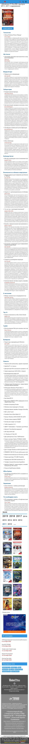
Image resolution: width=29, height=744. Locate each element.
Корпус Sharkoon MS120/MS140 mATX (15, 417)
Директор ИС (9, 715)
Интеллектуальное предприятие (14, 726)
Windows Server (6, 667)
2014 (10, 520)
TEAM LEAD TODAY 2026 (9, 649)
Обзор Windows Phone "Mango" (12, 35)
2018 (12, 516)
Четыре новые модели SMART (12, 419)
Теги (25, 686)
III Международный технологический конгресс (14, 640)
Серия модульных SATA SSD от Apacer (15, 371)
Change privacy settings (14, 691)
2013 (15, 520)
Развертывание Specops (11, 92)
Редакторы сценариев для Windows (14, 342)
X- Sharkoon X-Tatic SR (10, 434)
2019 (5, 516)
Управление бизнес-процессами (14, 728)
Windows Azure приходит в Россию (14, 407)
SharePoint (5, 669)
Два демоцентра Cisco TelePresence (14, 436)
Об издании (14, 685)
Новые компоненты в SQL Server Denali (15, 314)
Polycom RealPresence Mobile (12, 468)
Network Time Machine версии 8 (13, 429)
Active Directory (15, 671)
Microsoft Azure (18, 669)
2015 (4, 520)
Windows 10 (14, 667)
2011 (4, 524)
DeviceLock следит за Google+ (12, 421)
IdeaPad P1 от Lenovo (10, 366)
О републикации (19, 686)
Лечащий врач (20, 715)
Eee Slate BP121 (8, 398)
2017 (19, 516)
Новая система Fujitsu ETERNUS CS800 (15, 439)
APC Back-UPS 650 (9, 431)
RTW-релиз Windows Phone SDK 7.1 (14, 387)
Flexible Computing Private (11, 404)
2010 (10, 524)
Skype (19, 667)
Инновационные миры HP (11, 373)
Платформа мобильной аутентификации (15, 127)
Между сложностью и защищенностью (15, 296)
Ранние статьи (6, 612)
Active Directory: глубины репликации (14, 485)
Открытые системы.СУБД (15, 713)
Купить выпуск (7, 28)
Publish (7, 717)
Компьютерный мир (15, 712)
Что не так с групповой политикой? (14, 209)
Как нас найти (5, 686)
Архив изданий (14, 688)
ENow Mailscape (8, 141)
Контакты (12, 686)
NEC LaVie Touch (9, 412)
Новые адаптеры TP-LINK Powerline (14, 457)
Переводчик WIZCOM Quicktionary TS (14, 459)
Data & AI (8, 725)
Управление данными (18, 721)
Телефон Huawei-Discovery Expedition (14, 462)
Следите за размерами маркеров (13, 259)
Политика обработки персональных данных (14, 689)
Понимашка (15, 719)
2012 (20, 520)
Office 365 (11, 669)
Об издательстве (6, 685)
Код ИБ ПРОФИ (6, 644)
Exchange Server (6, 671)
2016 (25, 516)
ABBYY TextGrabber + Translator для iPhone (16, 426)
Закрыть (22, 742)
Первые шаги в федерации (11, 74)
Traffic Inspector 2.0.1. (10, 424)
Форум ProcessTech (7, 654)
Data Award (7, 721)
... (15, 523)
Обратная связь (21, 685)
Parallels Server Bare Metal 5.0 (12, 414)
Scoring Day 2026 (6, 658)
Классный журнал (18, 717)
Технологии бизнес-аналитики (14, 723)
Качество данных (17, 725)
